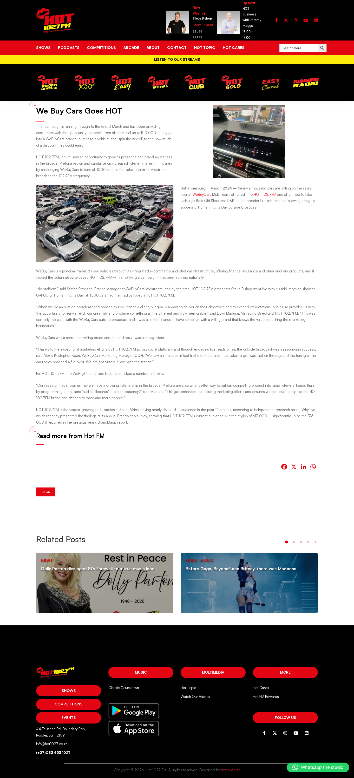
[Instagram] (295, 20)
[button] (286, 542)
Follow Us (285, 717)
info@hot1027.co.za (51, 744)
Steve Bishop (203, 25)
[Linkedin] (316, 20)
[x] (285, 20)
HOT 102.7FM (265, 194)
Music (141, 672)
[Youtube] (306, 20)
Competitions (69, 704)
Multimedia (213, 672)
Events (68, 717)
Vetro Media (230, 770)
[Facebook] (276, 20)
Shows (69, 690)
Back (45, 492)
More (285, 672)
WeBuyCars (201, 194)
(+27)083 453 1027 (53, 752)
